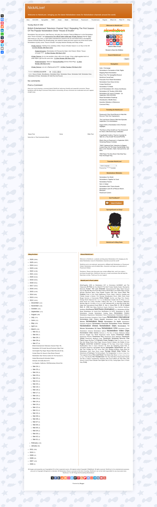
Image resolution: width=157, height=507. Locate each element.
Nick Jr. (101, 305)
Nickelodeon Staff (76, 74)
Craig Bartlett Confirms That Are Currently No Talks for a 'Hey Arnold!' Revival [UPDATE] (112, 136)
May (33, 323)
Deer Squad (118, 292)
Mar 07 (35, 422)
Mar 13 (35, 404)
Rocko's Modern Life (113, 342)
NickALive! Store (113, 307)
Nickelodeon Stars (86, 74)
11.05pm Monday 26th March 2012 (55, 53)
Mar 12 (35, 407)
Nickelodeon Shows (66, 74)
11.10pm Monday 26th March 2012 (64, 58)
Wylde (66, 20)
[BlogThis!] (55, 72)
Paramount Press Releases (113, 336)
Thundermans (95, 20)
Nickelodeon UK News (34, 76)
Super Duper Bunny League (96, 351)
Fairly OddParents (100, 294)
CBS (112, 292)
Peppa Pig (87, 340)
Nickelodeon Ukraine (123, 328)
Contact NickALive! (105, 84)
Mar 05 (35, 428)
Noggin (88, 334)
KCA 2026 (35, 20)
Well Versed (74, 20)
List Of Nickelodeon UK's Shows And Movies (112, 89)
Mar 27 (35, 343)
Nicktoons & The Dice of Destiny (108, 333)
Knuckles (98, 301)
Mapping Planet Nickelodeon (107, 72)
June (33, 320)
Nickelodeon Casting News (103, 313)
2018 (32, 283)
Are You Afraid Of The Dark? (100, 287)
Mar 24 (35, 372)
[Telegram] (2, 45)
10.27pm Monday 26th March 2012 (42, 47)
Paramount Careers (105, 192)
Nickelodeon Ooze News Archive (109, 82)
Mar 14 (35, 401)
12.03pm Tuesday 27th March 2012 (71, 67)
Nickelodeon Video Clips (118, 330)
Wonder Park (97, 360)
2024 (32, 265)
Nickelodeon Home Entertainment (105, 315)
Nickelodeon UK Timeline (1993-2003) (110, 91)
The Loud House (98, 355)
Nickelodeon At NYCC (108, 311)
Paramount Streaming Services (114, 338)
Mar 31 (35, 332)
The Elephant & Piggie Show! (123, 353)
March (33, 329)
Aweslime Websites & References (109, 102)
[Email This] (53, 72)
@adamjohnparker (40, 51)
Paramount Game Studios (107, 334)
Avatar (60, 20)
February (34, 443)
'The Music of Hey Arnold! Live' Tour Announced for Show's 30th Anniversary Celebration (113, 130)
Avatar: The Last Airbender (95, 289)
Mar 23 (35, 375)
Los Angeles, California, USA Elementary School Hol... (47, 363)
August (34, 314)
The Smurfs (88, 356)
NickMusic (126, 307)
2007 (32, 461)
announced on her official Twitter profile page (58, 36)
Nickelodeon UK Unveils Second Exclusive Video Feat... (48, 348)
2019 (32, 280)
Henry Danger (104, 298)
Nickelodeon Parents (105, 182)
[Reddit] (2, 27)
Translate (113, 168)
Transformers (95, 358)
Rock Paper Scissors (100, 342)
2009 (32, 455)
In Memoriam (107, 299)
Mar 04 (35, 431)
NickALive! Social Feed (106, 77)
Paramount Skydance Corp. (93, 338)
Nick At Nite (123, 303)
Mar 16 (35, 395)
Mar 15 (35, 398)
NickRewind (90, 309)
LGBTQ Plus (105, 301)
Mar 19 (35, 387)
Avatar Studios (113, 287)
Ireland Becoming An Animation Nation (43, 358)
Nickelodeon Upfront (100, 331)
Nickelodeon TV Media (106, 86)
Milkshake (126, 301)
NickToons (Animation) (104, 309)
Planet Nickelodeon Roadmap (108, 97)
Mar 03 (35, 433)
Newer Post (31, 134)
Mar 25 (35, 369)
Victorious (102, 358)
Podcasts (99, 340)
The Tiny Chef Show (111, 356)
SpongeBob (44, 20)
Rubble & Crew (124, 342)
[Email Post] (50, 71)
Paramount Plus (98, 336)
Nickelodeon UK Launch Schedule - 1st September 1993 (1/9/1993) (111, 94)
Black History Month (104, 290)
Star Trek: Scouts (96, 349)
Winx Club (126, 358)
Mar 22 (35, 378)
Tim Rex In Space (85, 358)
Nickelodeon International (118, 317)
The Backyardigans (100, 353)
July (33, 317)
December (35, 303)
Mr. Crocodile (91, 303)
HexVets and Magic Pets (117, 298)
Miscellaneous (46, 74)
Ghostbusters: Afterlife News (107, 100)
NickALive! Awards (102, 307)
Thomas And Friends (123, 356)
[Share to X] (57, 72)
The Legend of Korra (86, 355)
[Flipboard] (2, 41)
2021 (32, 274)
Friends (108, 294)
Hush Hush (99, 299)
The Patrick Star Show (110, 355)
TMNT (53, 20)
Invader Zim (114, 299)
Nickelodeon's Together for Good (109, 179)
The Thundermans (98, 357)
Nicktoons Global (124, 333)
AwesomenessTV (111, 289)
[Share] (2, 52)
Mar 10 (35, 413)
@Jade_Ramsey (77, 36)
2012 (32, 300)
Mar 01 (35, 439)
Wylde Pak (104, 360)
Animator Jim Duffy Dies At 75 (41, 360)
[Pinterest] (2, 23)
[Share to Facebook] (58, 72)
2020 (32, 277)
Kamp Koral (83, 301)
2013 (32, 297)
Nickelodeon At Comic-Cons (92, 311)
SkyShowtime (84, 345)
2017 (32, 286)
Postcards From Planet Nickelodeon (110, 79)
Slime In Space (92, 345)
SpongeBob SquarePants (114, 347)
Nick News (93, 307)
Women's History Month (86, 360)
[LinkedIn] (2, 30)
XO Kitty (110, 360)
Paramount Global (122, 334)
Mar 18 (35, 390)
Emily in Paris (90, 294)
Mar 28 (35, 340)
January (34, 446)
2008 (32, 458)
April (33, 326)
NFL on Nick (115, 303)
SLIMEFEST (97, 344)
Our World (94, 334)
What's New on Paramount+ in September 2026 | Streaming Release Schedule (113, 141)
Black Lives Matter (115, 290)
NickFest (120, 307)
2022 (32, 271)
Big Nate (87, 290)
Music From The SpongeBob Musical (110, 75)
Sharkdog (126, 344)
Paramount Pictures (86, 336)
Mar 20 (35, 384)
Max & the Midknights (116, 301)
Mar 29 (35, 337)
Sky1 (89, 36)
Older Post (90, 134)
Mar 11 (35, 410)
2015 (32, 291)
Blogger (82, 483)
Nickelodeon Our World (106, 177)
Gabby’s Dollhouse (116, 294)
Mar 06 (35, 425)
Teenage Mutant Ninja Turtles (115, 351)
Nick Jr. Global (103, 184)
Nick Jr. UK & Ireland (121, 305)
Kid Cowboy (91, 301)
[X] (2, 16)
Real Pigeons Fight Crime (123, 340)
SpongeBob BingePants (86, 347)
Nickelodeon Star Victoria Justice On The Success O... (48, 355)
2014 (32, 294)
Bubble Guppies (105, 292)
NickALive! (36, 8)
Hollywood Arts (93, 299)
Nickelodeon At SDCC (122, 311)
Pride (115, 340)
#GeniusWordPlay (58, 61)
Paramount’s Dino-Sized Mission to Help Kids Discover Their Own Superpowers (112, 115)
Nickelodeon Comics (121, 313)
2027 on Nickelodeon (109, 285)
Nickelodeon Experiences (87, 315)
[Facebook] (2, 19)
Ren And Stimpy (85, 342)
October (34, 309)
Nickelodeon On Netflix (112, 321)
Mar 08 (35, 419)
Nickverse (82, 334)
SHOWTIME (89, 344)
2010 (32, 452)
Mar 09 (35, 416)
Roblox (92, 342)
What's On (113, 20)
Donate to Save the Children (114, 50)
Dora (28, 20)
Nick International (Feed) (91, 305)
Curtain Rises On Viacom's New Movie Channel (46, 353)
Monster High (84, 303)
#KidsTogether (84, 285)
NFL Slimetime (107, 303)
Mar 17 (35, 393)
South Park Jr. (124, 345)
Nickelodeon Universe (86, 331)
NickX (116, 309)
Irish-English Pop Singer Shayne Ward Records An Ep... (48, 350)
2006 (32, 464)
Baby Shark (120, 289)
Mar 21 (35, 381)
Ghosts (115, 296)
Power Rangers (108, 340)
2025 (32, 262)
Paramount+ (84, 20)
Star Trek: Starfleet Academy (110, 349)
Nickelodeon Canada (86, 313)
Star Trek (126, 347)
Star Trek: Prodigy (85, 349)
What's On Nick (118, 358)
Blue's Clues (95, 292)
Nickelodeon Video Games (89, 333)
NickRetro (83, 309)
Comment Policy (104, 104)
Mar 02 (35, 436)
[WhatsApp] (2, 34)
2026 (32, 259)
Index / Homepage (104, 68)
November (35, 306)
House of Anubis (37, 74)
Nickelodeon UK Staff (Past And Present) (52, 76)
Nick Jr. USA (84, 307)
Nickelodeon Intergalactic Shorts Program (96, 317)
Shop (128, 20)
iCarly (85, 362)
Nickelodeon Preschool (100, 323)
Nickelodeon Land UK (113, 319)
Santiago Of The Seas (108, 344)
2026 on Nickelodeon (95, 285)
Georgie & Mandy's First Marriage (94, 296)
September (35, 311)
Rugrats (105, 20)
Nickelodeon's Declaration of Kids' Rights (111, 70)
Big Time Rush (94, 290)
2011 (32, 449)
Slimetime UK (102, 345)
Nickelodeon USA (109, 328)
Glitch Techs (121, 296)
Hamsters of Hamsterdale (91, 298)
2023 (32, 268)
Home (61, 134)
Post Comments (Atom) (42, 137)
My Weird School (99, 303)
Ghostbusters (109, 296)
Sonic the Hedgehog (113, 345)
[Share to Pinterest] (60, 72)
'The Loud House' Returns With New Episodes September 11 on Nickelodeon (113, 120)
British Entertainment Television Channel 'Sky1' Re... (47, 345)
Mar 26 (35, 366)
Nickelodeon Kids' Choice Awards (109, 186)
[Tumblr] (2, 37)
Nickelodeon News (55, 74)
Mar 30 (35, 334)
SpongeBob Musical (99, 347)
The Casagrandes (111, 353)
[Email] (2, 48)
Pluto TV (121, 20)
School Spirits (120, 344)
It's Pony (121, 299)
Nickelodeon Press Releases (119, 323)
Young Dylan (117, 360)
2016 (32, 288)
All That (89, 287)
